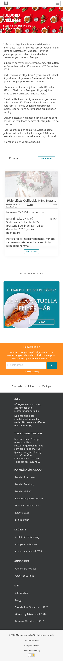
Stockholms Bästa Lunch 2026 (31, 607)
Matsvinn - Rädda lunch (28, 505)
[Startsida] (6, 3)
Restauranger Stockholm (29, 498)
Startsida (17, 386)
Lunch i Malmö (23, 491)
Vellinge (46, 158)
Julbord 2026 (22, 512)
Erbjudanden (22, 519)
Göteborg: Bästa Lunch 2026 (30, 614)
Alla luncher (21, 593)
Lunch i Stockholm (25, 477)
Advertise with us (24, 575)
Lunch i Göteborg (24, 484)
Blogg (18, 600)
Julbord (32, 386)
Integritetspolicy (33, 371)
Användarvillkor (31, 640)
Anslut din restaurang (27, 537)
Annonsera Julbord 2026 (28, 551)
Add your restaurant (26, 544)
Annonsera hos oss (25, 568)
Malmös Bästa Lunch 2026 (29, 621)
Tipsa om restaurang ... (27, 461)
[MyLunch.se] (31, 304)
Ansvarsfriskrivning (31, 650)
